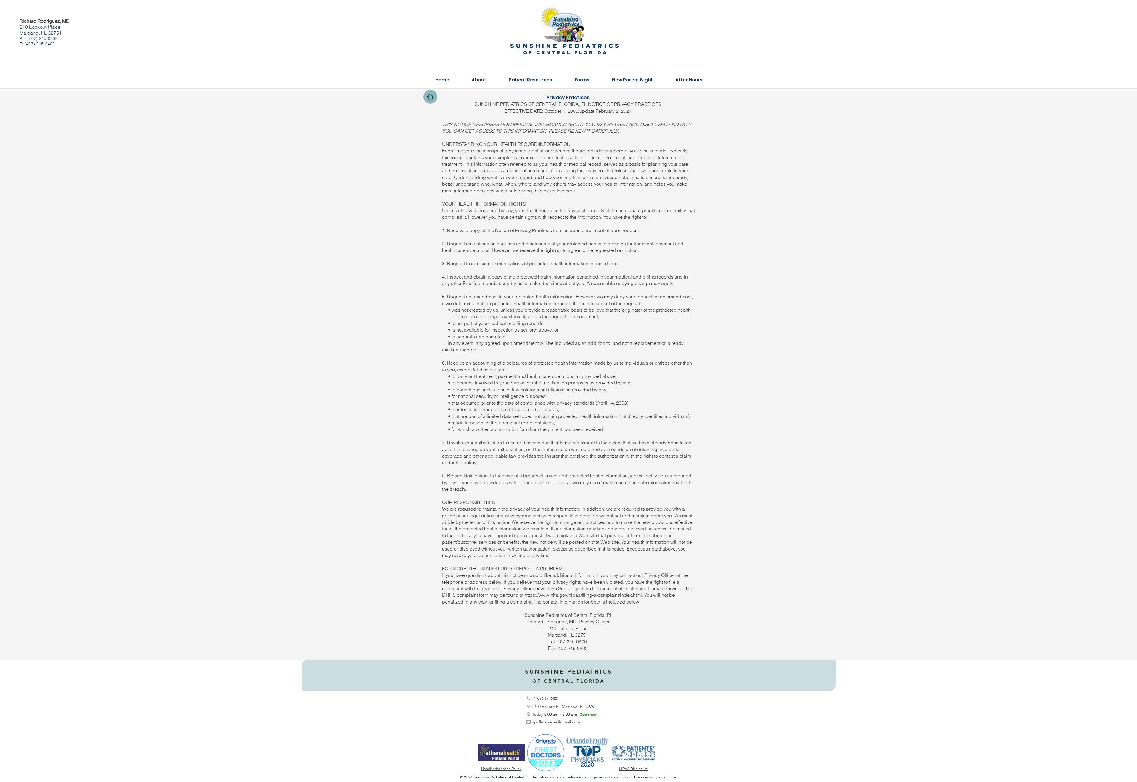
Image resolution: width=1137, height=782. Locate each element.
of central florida (565, 52)
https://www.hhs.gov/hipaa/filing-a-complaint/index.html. (584, 595)
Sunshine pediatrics (565, 45)
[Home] (430, 97)
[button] (478, 79)
